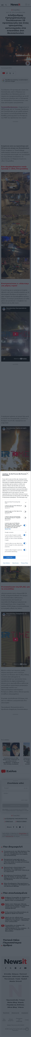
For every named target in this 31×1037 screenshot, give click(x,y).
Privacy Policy (24, 563)
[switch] (25, 506)
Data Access (15, 563)
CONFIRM (9, 557)
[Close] (27, 474)
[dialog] (15, 518)
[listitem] (15, 502)
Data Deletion (6, 563)
